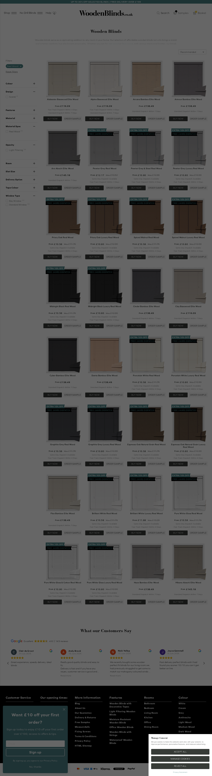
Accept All (180, 752)
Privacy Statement (180, 772)
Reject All (180, 766)
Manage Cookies (180, 759)
